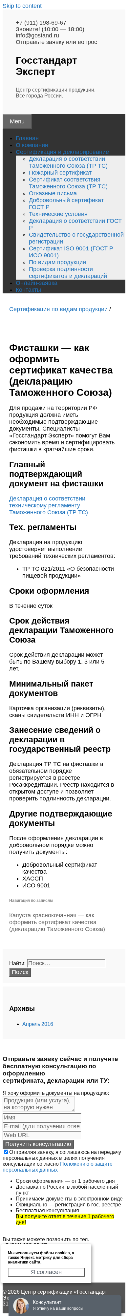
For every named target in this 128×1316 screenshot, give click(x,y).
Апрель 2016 (37, 1024)
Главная (27, 138)
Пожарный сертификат (60, 172)
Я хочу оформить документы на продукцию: (56, 1093)
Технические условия (58, 214)
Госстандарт (46, 66)
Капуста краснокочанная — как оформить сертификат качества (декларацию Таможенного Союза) (57, 922)
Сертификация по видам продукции (58, 309)
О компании (32, 145)
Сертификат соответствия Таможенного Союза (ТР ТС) (68, 183)
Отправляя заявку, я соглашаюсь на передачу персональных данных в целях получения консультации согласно (62, 1161)
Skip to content (22, 6)
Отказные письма (53, 193)
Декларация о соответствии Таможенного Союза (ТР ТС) (68, 162)
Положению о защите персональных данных (58, 1167)
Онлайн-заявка (36, 283)
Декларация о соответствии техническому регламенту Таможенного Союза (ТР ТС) (48, 505)
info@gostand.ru (37, 35)
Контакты (28, 290)
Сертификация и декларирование (62, 152)
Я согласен (46, 1272)
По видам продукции (57, 262)
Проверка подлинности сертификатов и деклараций (68, 272)
